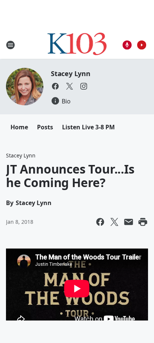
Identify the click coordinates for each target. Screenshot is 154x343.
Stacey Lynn (70, 73)
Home (19, 127)
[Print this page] (143, 222)
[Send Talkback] (127, 44)
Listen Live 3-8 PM (88, 127)
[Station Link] (77, 45)
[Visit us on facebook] (55, 86)
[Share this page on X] (114, 222)
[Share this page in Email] (128, 222)
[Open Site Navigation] (10, 44)
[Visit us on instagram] (83, 86)
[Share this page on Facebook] (100, 222)
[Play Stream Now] (141, 44)
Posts (45, 127)
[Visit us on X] (69, 86)
